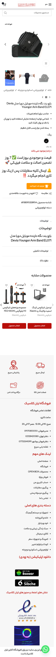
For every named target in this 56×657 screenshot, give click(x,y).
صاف (47, 147)
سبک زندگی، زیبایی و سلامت (36, 529)
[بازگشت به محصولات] (46, 97)
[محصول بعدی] (42, 97)
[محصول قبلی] (50, 97)
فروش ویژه (43, 477)
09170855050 (30, 431)
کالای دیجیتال (42, 534)
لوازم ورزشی (9, 90)
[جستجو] (5, 13)
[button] (49, 44)
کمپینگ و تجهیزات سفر (38, 539)
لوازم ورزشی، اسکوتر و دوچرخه (31, 90)
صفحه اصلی (42, 461)
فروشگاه (44, 467)
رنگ (50, 135)
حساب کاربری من (40, 483)
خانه (50, 90)
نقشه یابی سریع (41, 447)
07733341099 (25, 442)
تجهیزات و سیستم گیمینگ (37, 513)
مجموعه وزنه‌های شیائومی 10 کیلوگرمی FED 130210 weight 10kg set (14, 311)
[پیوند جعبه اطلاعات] (40, 367)
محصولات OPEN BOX (38, 472)
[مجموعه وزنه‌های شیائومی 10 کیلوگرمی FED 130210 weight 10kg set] (14, 293)
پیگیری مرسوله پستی (39, 493)
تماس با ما (43, 498)
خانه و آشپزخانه (41, 518)
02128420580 (32, 436)
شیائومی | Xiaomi (44, 315)
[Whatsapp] (45, 649)
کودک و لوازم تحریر (40, 544)
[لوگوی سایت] (27, 4)
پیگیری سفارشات (40, 488)
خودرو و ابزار (43, 523)
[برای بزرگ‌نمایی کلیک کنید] (46, 63)
